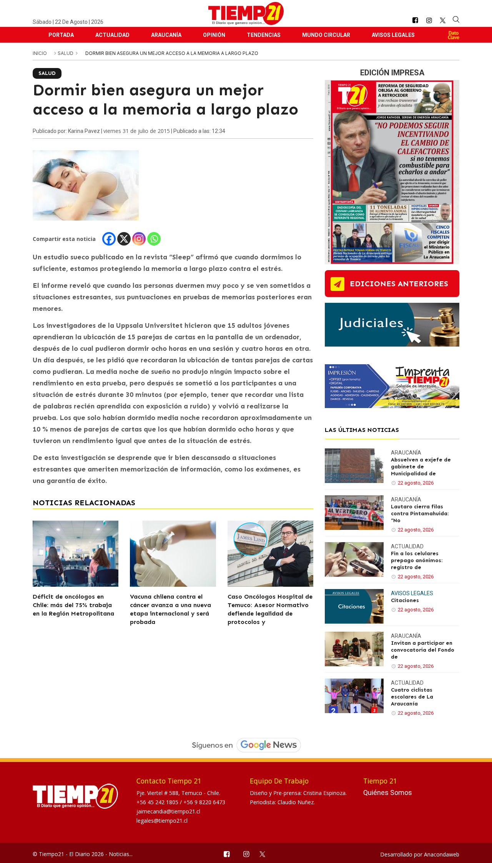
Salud (66, 53)
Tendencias (264, 35)
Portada (61, 35)
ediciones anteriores (399, 283)
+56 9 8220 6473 (204, 802)
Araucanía (166, 35)
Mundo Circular (326, 35)
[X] (124, 239)
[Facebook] (109, 239)
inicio (40, 53)
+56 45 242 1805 (158, 802)
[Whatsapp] (154, 239)
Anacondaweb (441, 854)
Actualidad (112, 35)
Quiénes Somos (387, 792)
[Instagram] (139, 239)
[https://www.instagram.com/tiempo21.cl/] (429, 20)
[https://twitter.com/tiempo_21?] (442, 20)
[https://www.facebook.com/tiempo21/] (415, 20)
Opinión (214, 35)
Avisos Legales (393, 35)
